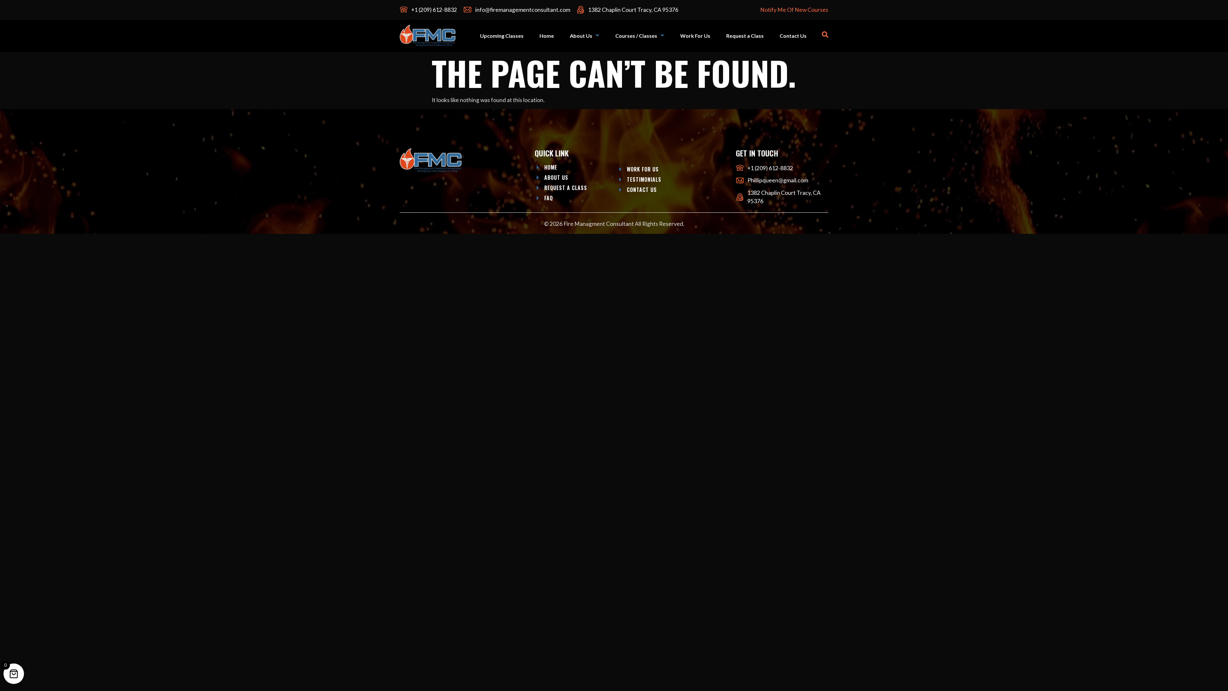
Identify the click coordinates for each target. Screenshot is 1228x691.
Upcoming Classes (501, 36)
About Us (581, 36)
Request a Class (745, 36)
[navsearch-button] (825, 35)
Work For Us (695, 36)
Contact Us (793, 36)
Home (546, 36)
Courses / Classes (636, 36)
